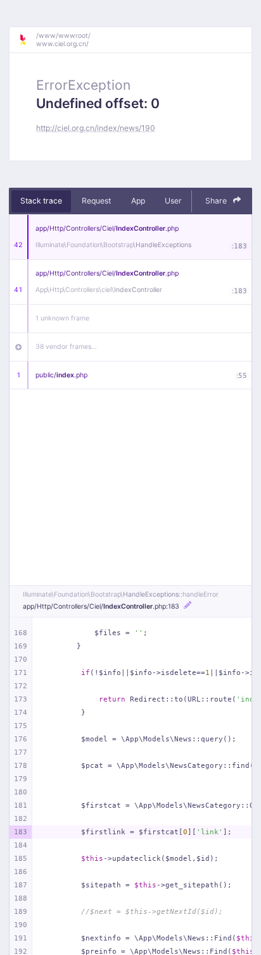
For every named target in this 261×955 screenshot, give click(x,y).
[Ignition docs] (27, 40)
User (173, 200)
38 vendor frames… (66, 347)
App (138, 200)
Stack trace (41, 200)
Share (217, 200)
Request (96, 200)
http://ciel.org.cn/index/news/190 (95, 128)
